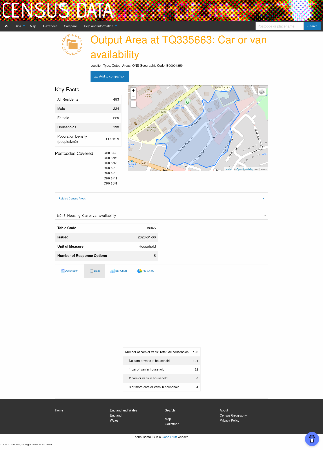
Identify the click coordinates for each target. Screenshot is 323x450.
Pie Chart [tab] (148, 270)
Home (59, 410)
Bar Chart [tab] (121, 270)
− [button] (133, 96)
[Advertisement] (161, 311)
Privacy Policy (229, 420)
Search (170, 410)
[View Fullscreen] (133, 104)
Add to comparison (111, 76)
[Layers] (262, 92)
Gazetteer (172, 423)
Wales (114, 420)
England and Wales (123, 410)
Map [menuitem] (33, 26)
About (224, 410)
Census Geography (233, 415)
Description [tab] (71, 270)
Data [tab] (96, 270)
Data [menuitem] (18, 26)
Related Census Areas (72, 198)
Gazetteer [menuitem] (50, 26)
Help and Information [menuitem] (98, 26)
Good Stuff (169, 436)
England (116, 415)
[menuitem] (6, 26)
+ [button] (133, 90)
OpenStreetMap (244, 169)
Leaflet (228, 169)
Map (168, 418)
